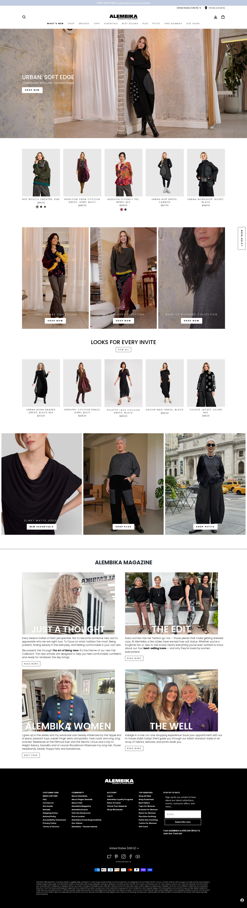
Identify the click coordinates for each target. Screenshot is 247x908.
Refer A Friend (113, 803)
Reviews (46, 809)
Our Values (77, 823)
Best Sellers (130, 23)
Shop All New (145, 796)
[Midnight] (41, 207)
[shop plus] (123, 484)
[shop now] (191, 278)
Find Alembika (173, 23)
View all (123, 349)
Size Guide (193, 23)
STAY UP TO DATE (171, 792)
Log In (110, 796)
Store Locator (78, 816)
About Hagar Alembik (82, 799)
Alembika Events (80, 809)
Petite (156, 23)
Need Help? (241, 238)
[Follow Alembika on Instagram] (123, 856)
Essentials (111, 23)
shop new (32, 90)
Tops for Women (147, 806)
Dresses (84, 23)
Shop (71, 23)
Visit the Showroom (81, 813)
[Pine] (37, 207)
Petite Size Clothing (148, 820)
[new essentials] (41, 484)
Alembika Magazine (81, 806)
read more (134, 658)
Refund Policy (49, 816)
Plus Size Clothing (147, 816)
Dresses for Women (148, 809)
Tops (97, 23)
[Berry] (121, 209)
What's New (55, 23)
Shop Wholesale (115, 809)
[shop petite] (205, 484)
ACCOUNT (112, 792)
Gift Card (143, 826)
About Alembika (79, 796)
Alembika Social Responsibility (86, 820)
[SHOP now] (123, 278)
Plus (145, 23)
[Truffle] (45, 207)
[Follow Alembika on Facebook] (131, 856)
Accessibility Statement (54, 820)
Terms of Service (51, 826)
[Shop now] (55, 278)
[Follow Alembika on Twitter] (109, 856)
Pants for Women (147, 813)
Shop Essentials (146, 799)
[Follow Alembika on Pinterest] (116, 856)
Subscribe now (183, 822)
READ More (31, 664)
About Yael (77, 803)
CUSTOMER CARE (51, 792)
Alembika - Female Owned (84, 826)
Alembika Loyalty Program (120, 799)
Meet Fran (31, 755)
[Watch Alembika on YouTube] (138, 856)
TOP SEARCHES (146, 792)
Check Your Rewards (117, 806)
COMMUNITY (78, 792)
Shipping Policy (50, 813)
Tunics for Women (148, 823)
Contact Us (48, 803)
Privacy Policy (49, 823)
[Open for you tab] (242, 900)
